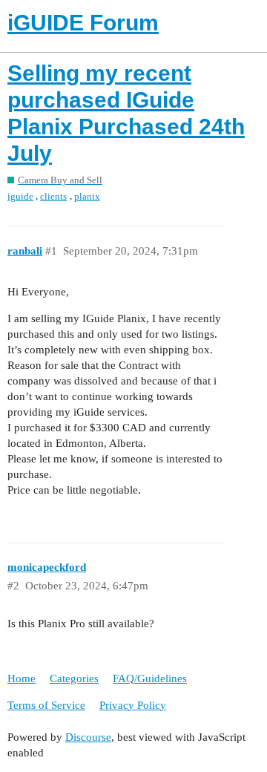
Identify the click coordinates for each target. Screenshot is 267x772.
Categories (74, 678)
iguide (20, 196)
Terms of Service (46, 705)
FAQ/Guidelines (150, 678)
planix (87, 196)
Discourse (88, 737)
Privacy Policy (132, 705)
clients (53, 196)
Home (21, 678)
